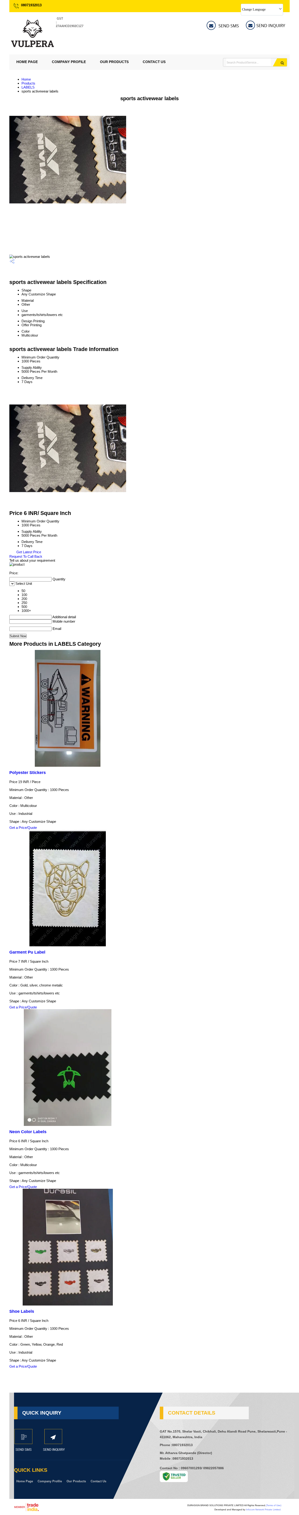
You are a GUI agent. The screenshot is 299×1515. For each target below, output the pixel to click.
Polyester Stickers (27, 772)
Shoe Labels (21, 1311)
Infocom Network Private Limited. (263, 1509)
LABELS (28, 87)
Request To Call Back (25, 556)
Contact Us (154, 62)
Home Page (27, 62)
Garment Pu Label (27, 952)
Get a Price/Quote (23, 828)
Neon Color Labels (27, 1131)
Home (26, 79)
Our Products (114, 62)
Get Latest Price (28, 552)
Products (28, 83)
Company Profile (69, 62)
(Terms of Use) (273, 1505)
